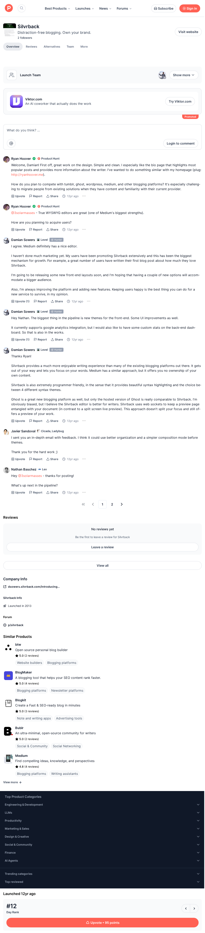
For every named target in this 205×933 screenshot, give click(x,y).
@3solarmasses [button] (23, 213)
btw (18, 644)
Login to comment (181, 143)
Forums (122, 8)
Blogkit (20, 700)
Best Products (56, 8)
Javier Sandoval (23, 431)
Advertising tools (69, 718)
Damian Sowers (23, 240)
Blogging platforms (61, 663)
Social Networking (67, 746)
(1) (22, 301)
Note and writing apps (34, 718)
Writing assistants (64, 774)
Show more (181, 75)
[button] (84, 46)
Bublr (19, 728)
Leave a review (102, 547)
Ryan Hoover (21, 159)
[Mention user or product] (11, 143)
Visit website (188, 32)
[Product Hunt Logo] (9, 8)
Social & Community (32, 746)
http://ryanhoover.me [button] (27, 175)
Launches (82, 8)
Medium (21, 756)
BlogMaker (23, 672)
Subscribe (165, 8)
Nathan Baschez (23, 469)
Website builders (29, 663)
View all (103, 565)
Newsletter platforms (67, 690)
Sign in (192, 8)
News (103, 8)
